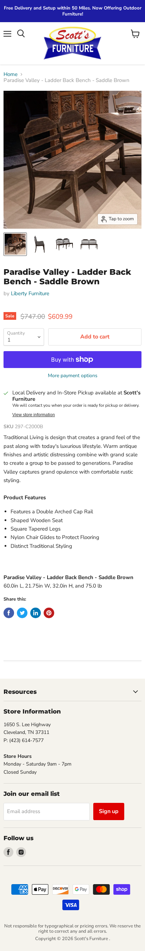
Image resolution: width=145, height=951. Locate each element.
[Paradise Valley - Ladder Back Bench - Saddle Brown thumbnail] (15, 244)
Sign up (109, 811)
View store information (33, 414)
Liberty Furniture (30, 293)
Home (11, 74)
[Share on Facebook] (9, 613)
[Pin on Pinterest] (49, 613)
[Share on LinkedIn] (35, 613)
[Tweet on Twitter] (22, 613)
